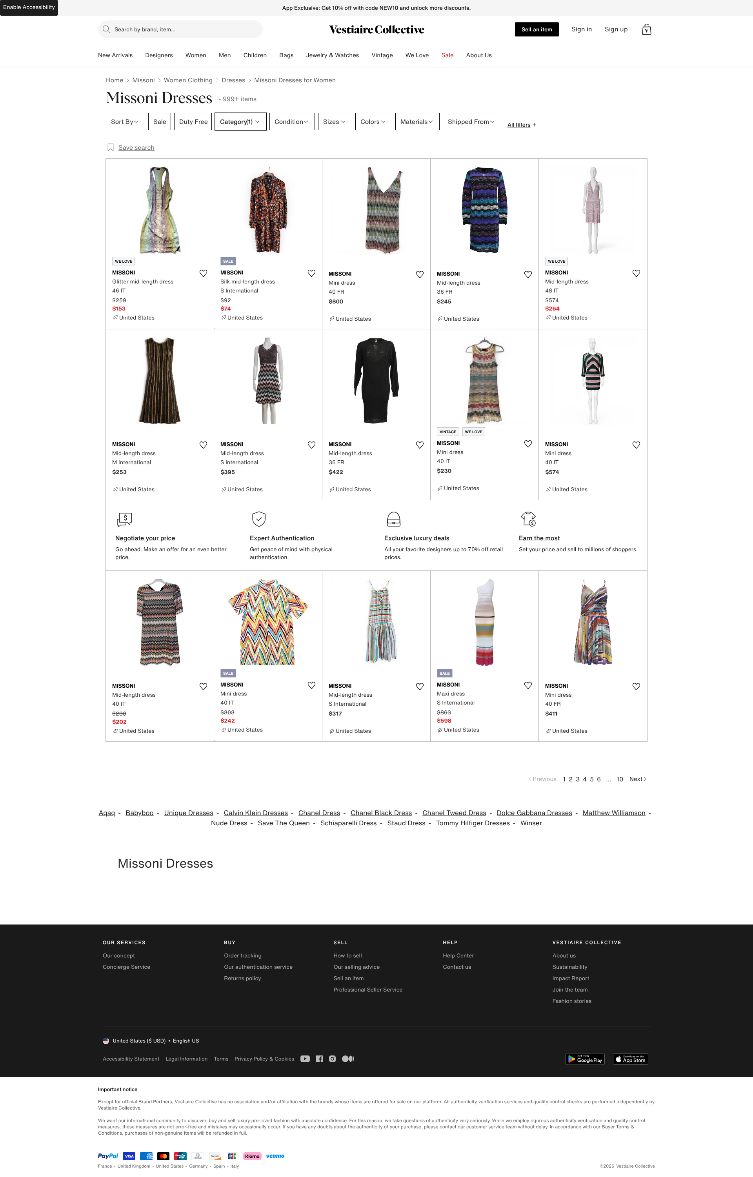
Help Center (458, 956)
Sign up (616, 29)
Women (196, 55)
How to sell (347, 956)
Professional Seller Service (367, 990)
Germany (198, 1166)
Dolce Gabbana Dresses (534, 813)
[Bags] (299, 55)
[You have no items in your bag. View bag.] (646, 29)
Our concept (119, 956)
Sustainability (570, 967)
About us (564, 956)
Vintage (382, 55)
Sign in (581, 29)
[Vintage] (399, 55)
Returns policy (242, 978)
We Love (417, 55)
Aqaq (106, 813)
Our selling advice (356, 967)
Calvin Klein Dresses (256, 813)
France (105, 1166)
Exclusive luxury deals (416, 538)
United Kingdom (134, 1166)
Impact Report (571, 978)
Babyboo (140, 813)
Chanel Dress (319, 813)
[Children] (273, 55)
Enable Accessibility (29, 7)
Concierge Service (126, 967)
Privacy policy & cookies (264, 1059)
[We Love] (435, 55)
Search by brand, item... (145, 29)
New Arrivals (115, 55)
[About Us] (498, 55)
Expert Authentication (282, 538)
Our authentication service (258, 967)
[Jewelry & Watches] (365, 55)
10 (620, 779)
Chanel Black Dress (381, 813)
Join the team (570, 990)
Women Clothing (188, 80)
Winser (531, 823)
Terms (221, 1059)
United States (170, 1166)
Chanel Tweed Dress (454, 813)
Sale (448, 55)
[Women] (212, 55)
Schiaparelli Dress (348, 823)
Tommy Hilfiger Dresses (473, 823)
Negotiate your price (145, 538)
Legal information (186, 1059)
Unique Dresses (188, 813)
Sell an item (537, 29)
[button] (646, 29)
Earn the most (539, 538)
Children (255, 55)
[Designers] (179, 55)
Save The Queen (284, 823)
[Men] (237, 55)
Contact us (457, 967)
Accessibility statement (131, 1059)
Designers (159, 55)
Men (225, 55)
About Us (479, 55)
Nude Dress (229, 823)
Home (114, 80)
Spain (219, 1166)
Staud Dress (406, 823)
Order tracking (243, 956)
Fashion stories (572, 1001)
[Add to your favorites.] (203, 273)
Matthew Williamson (614, 813)
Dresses (233, 80)
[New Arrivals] (139, 55)
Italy (235, 1166)
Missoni (143, 80)
